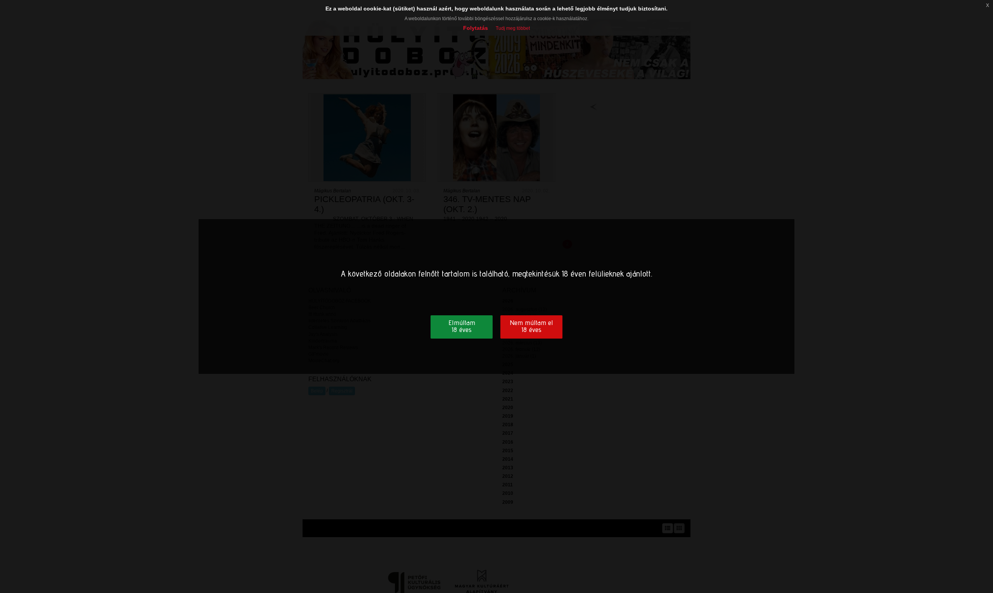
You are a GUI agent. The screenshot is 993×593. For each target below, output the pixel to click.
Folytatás (475, 28)
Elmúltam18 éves (461, 325)
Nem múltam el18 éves (531, 325)
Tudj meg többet (513, 28)
